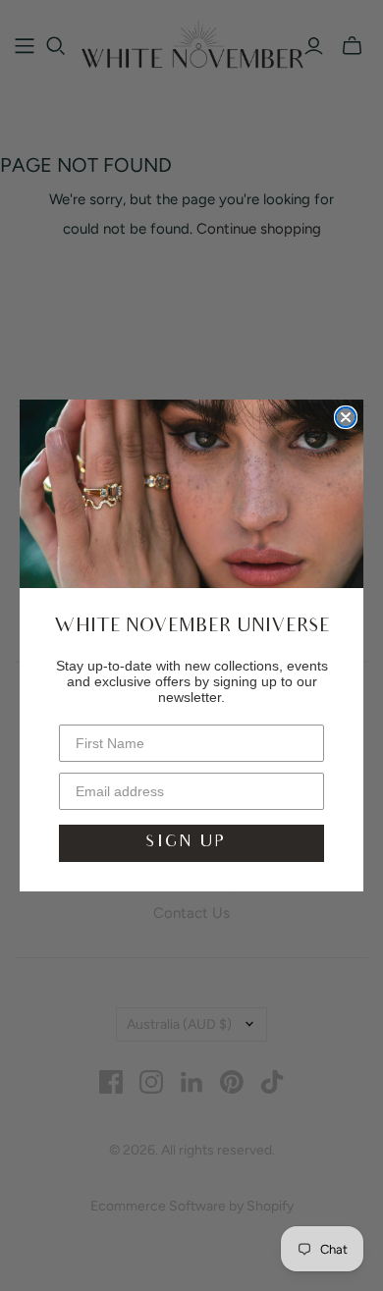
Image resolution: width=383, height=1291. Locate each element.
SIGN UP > (191, 843)
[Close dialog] (346, 417)
